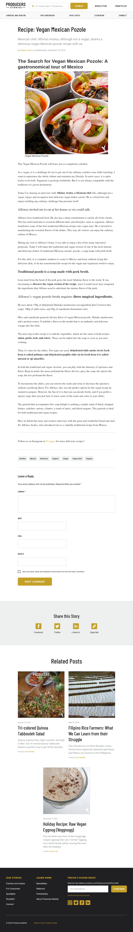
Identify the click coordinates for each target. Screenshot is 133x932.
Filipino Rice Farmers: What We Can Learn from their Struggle (90, 733)
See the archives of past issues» (79, 895)
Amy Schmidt (29, 752)
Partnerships (42, 894)
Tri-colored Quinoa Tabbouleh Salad (33, 730)
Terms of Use (39, 923)
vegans (89, 459)
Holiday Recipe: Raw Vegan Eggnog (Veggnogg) (64, 826)
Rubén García (27, 50)
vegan (65, 459)
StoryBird (10, 899)
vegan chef (77, 459)
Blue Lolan (54, 851)
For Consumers (13, 888)
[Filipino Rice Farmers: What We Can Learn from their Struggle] (91, 694)
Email (20, 536)
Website (21, 554)
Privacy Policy (51, 923)
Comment (22, 491)
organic (55, 459)
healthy (22, 459)
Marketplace (121, 6)
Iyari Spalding (80, 757)
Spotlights (10, 894)
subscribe (119, 889)
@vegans (50, 441)
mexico (33, 459)
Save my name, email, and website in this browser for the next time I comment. (53, 572)
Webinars (40, 888)
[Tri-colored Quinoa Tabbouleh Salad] (41, 694)
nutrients (44, 459)
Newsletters (101, 6)
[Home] (16, 6)
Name (20, 518)
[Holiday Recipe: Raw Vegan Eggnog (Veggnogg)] (66, 790)
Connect (10, 904)
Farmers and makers (15, 883)
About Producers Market (47, 899)
